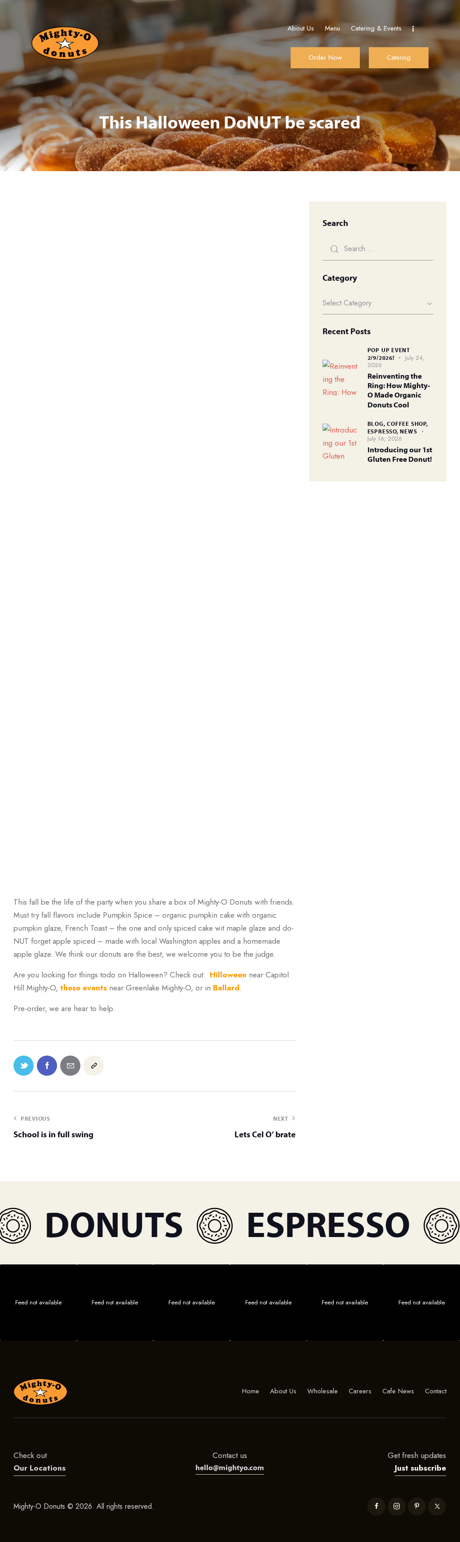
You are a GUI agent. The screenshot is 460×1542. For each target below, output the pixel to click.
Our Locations (39, 1467)
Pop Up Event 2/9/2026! (388, 353)
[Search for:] (378, 248)
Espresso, (383, 431)
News (408, 431)
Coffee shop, (407, 423)
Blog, (377, 423)
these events (83, 987)
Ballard (226, 987)
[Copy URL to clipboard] (94, 1066)
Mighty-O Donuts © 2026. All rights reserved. (84, 1506)
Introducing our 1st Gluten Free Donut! (399, 454)
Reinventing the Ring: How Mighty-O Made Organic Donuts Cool (398, 390)
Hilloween (228, 974)
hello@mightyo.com (229, 1467)
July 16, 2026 (384, 438)
